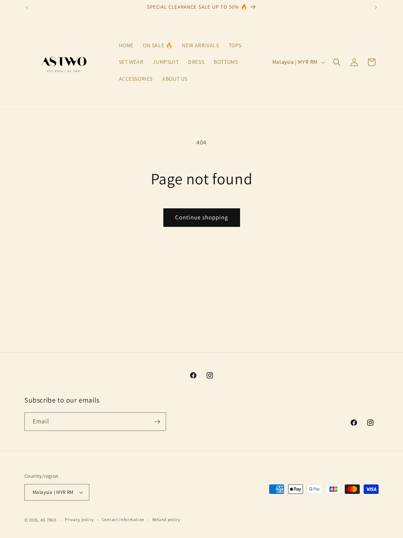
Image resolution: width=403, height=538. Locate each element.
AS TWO (48, 520)
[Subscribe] (157, 421)
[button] (337, 62)
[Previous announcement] (27, 7)
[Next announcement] (376, 7)
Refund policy (166, 519)
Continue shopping (201, 217)
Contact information (123, 519)
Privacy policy (79, 519)
